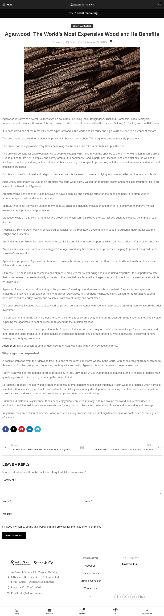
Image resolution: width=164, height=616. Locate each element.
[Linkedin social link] (29, 429)
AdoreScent (9, 345)
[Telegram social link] (37, 429)
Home (70, 13)
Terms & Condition (90, 580)
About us (90, 565)
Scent (73, 42)
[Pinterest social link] (21, 429)
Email (88, 501)
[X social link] (13, 429)
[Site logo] (82, 4)
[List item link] (35, 587)
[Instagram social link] (133, 597)
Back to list (82, 447)
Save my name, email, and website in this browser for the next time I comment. (53, 526)
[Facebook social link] (5, 429)
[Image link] (35, 562)
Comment (9, 480)
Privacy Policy (90, 573)
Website (7, 513)
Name (6, 501)
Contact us (90, 588)
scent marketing (87, 13)
